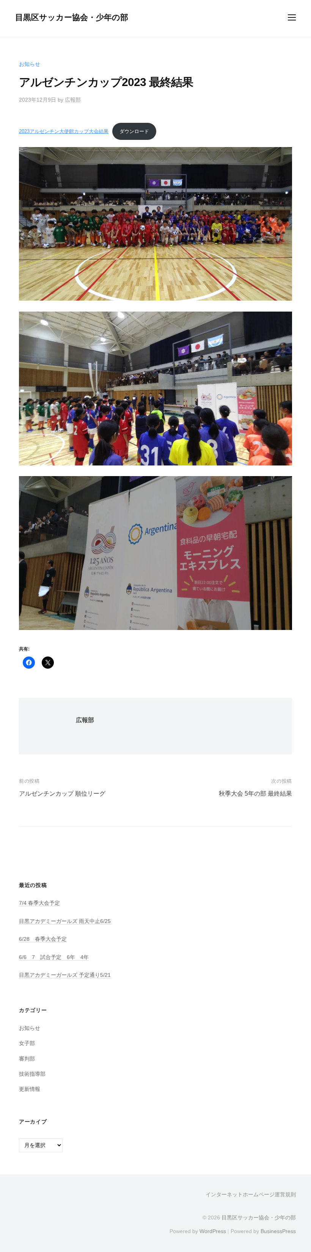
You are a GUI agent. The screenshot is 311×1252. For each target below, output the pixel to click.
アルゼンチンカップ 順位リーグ (62, 793)
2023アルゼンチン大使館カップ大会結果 (63, 131)
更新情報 (29, 1089)
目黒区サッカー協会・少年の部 (71, 17)
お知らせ (29, 64)
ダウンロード (134, 131)
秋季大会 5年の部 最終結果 (255, 793)
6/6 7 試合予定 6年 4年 (54, 957)
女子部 (27, 1043)
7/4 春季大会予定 (39, 903)
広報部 (73, 100)
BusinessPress (278, 1231)
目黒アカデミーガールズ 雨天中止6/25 (65, 921)
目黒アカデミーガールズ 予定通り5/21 (65, 975)
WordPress (212, 1231)
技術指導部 (32, 1074)
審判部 (27, 1059)
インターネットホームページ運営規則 (251, 1194)
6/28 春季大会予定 (43, 939)
